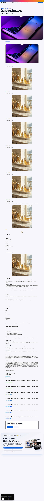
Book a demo (40, 2)
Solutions (20, 2)
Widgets (16, 2)
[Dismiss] (11, 491)
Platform (28, 2)
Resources (24, 2)
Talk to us (11, 382)
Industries (13, 2)
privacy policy (10, 497)
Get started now (8, 376)
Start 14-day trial (8, 382)
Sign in (36, 2)
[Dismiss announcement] (42, 0)
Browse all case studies (13, 449)
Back (6, 229)
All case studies (8, 64)
